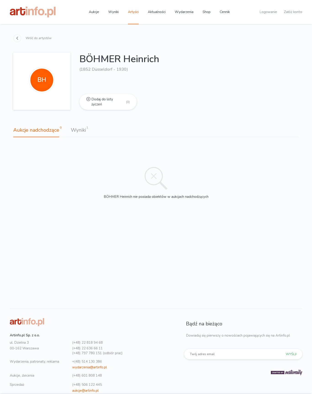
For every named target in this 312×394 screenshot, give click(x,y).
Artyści (133, 12)
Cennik (225, 12)
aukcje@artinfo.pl (85, 390)
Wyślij (291, 354)
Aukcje (94, 12)
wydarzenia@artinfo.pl (89, 367)
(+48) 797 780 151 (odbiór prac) (97, 353)
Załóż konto (293, 12)
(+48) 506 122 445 (87, 384)
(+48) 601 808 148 (87, 375)
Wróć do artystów (38, 38)
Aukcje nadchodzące (36, 130)
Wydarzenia (184, 12)
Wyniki (113, 12)
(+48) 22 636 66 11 (87, 348)
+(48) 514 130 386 (87, 361)
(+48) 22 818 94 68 (87, 342)
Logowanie (268, 12)
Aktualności (157, 12)
